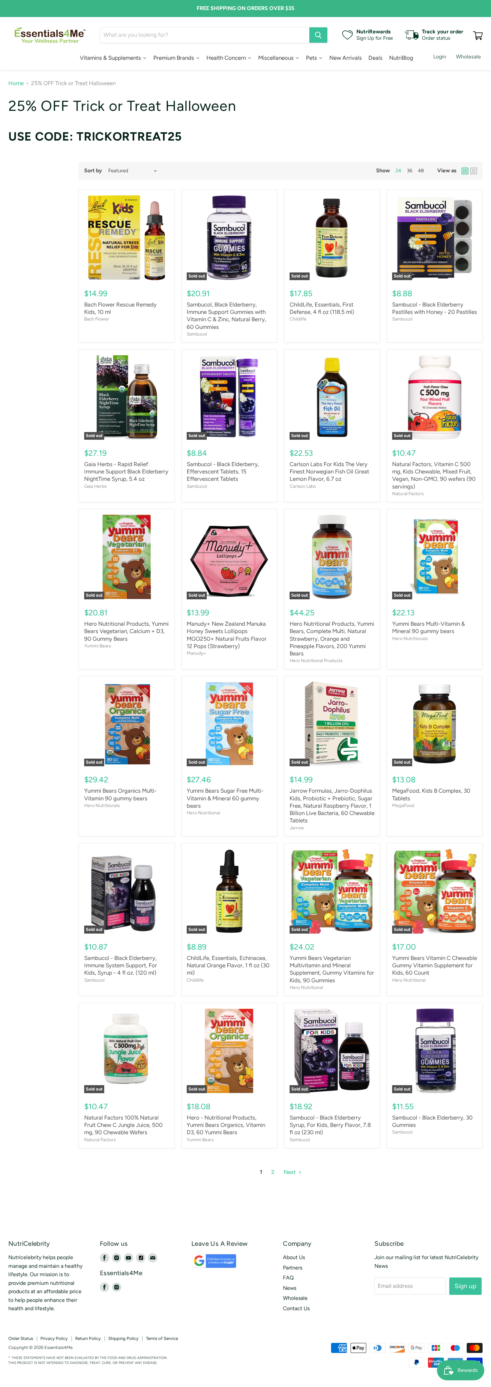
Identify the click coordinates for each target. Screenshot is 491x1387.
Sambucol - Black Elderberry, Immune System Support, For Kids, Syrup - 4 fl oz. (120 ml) (120, 965)
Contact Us (296, 1308)
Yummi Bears (97, 645)
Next (290, 1172)
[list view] (473, 171)
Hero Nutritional (203, 812)
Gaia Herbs (95, 486)
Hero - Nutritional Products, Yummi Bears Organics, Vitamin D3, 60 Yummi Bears (226, 1125)
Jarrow (297, 827)
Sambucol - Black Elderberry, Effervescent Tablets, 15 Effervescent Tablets (223, 471)
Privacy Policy (54, 1338)
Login (440, 56)
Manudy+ (196, 653)
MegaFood (403, 805)
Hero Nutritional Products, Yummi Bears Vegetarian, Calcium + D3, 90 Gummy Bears (126, 631)
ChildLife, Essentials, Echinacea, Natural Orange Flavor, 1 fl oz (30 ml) (228, 965)
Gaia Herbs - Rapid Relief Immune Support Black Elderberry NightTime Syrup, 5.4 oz (126, 471)
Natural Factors (408, 493)
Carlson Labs (303, 486)
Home (16, 83)
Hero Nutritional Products (316, 660)
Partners (292, 1267)
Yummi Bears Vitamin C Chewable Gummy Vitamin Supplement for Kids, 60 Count (434, 965)
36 (409, 171)
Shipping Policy (123, 1338)
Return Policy (88, 1338)
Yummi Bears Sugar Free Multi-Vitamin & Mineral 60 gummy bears (225, 798)
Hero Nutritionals (410, 638)
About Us (294, 1257)
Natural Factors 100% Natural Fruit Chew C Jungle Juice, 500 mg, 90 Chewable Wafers (123, 1125)
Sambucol (197, 334)
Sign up (465, 1286)
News (289, 1288)
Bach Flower (96, 319)
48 (421, 171)
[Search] (318, 35)
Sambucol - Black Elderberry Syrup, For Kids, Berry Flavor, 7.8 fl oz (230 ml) (330, 1125)
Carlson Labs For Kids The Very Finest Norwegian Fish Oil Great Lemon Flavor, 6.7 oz (329, 471)
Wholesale (468, 56)
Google (206, 1264)
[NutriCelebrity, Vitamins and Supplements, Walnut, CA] (288, 1347)
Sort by (93, 171)
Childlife (298, 319)
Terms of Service (162, 1338)
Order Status (20, 1338)
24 (398, 171)
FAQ (288, 1277)
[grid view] (465, 171)
